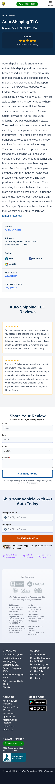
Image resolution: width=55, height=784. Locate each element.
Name (5, 424)
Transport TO (8, 524)
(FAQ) (5, 671)
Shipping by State (11, 665)
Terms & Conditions (39, 668)
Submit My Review (27, 474)
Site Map (7, 687)
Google (12, 264)
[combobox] (27, 517)
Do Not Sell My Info (39, 664)
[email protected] (12, 215)
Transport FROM (10, 512)
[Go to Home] (3, 15)
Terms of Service (27, 483)
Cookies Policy (37, 671)
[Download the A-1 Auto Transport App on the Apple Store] (41, 708)
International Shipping (13, 675)
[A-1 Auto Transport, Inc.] (3, 4)
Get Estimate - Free (27, 538)
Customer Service (38, 654)
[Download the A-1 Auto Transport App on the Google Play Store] (41, 702)
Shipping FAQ (9, 661)
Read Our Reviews (12, 658)
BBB (10, 258)
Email (5, 435)
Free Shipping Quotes (13, 654)
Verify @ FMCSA (11, 276)
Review (6, 458)
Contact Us (8, 730)
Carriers (12, 15)
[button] (27, 4)
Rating (5, 446)
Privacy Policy (47, 481)
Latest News (8, 726)
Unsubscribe (36, 678)
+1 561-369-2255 (13, 230)
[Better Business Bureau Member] (14, 757)
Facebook (37, 258)
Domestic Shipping (12, 668)
